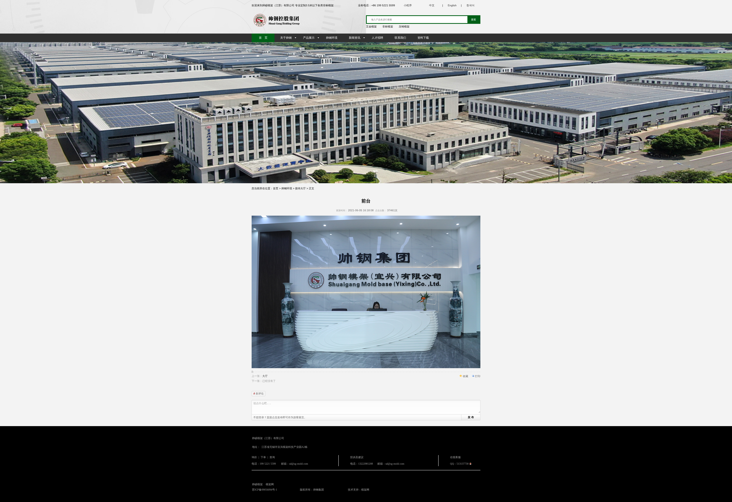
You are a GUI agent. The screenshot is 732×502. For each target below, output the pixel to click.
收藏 (465, 376)
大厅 (265, 376)
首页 (275, 188)
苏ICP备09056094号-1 (264, 489)
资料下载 (423, 37)
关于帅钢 (286, 37)
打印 (477, 376)
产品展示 (309, 37)
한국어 (470, 5)
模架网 (270, 484)
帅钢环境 (331, 37)
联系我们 (400, 37)
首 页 (263, 37)
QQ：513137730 (459, 463)
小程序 (408, 5)
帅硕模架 (257, 484)
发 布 (471, 417)
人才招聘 (377, 37)
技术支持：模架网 (358, 489)
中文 (431, 5)
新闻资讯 (354, 37)
